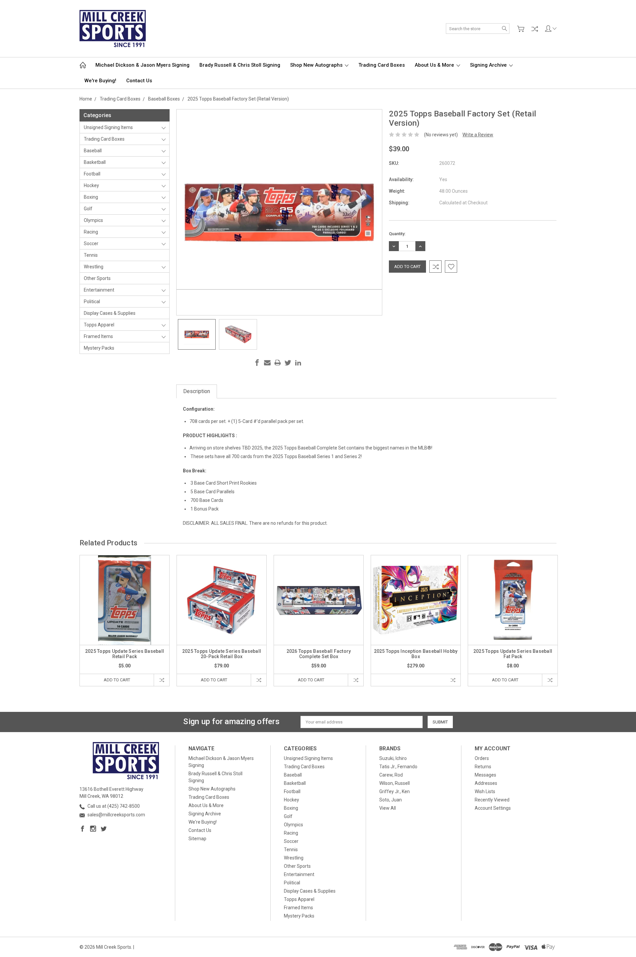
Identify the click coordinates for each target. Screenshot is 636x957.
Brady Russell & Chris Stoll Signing (239, 65)
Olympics (93, 220)
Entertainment (99, 290)
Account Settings (493, 808)
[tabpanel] (124, 620)
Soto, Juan (390, 799)
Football (92, 173)
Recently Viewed (492, 799)
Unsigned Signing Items (108, 127)
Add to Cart (117, 679)
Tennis (91, 255)
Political (92, 301)
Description (196, 391)
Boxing (91, 197)
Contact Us (139, 81)
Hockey (91, 185)
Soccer (91, 243)
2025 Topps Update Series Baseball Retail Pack (124, 654)
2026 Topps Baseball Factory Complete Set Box (319, 654)
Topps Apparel (99, 324)
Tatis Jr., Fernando (398, 766)
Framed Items (98, 336)
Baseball (93, 150)
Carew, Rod (391, 775)
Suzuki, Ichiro (393, 758)
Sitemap (197, 838)
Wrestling (93, 266)
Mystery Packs (99, 348)
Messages (485, 775)
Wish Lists (485, 791)
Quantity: (397, 233)
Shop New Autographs (317, 65)
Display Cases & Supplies (109, 313)
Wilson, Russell (394, 783)
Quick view (124, 618)
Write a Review (477, 134)
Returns (483, 766)
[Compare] (534, 29)
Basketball (95, 162)
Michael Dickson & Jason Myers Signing (142, 65)
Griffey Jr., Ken (394, 791)
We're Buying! (100, 81)
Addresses (486, 783)
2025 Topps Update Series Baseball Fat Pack (512, 654)
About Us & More (435, 65)
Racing (91, 232)
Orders (482, 758)
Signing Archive (489, 65)
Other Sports (97, 278)
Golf (88, 208)
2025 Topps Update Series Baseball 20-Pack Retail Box (221, 654)
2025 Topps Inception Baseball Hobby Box (416, 654)
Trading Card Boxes (381, 65)
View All (387, 808)
